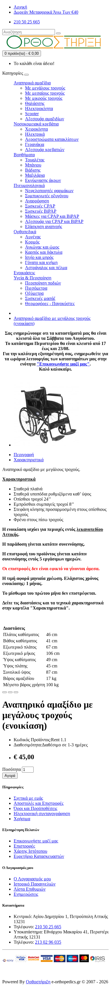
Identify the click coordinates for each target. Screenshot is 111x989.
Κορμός (32, 241)
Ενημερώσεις (26, 894)
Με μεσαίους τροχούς (45, 93)
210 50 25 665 (48, 926)
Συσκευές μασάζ (40, 298)
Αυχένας (33, 236)
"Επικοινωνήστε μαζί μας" (63, 364)
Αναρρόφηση (37, 200)
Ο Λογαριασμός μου (32, 878)
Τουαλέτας (34, 159)
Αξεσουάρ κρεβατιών (44, 149)
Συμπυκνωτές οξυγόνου (46, 195)
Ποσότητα (11, 769)
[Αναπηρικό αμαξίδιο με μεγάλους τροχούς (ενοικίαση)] (46, 444)
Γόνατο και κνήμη (41, 262)
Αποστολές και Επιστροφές (38, 803)
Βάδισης (32, 170)
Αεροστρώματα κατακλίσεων (52, 139)
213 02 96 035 (48, 942)
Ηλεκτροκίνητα (39, 108)
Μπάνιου (33, 165)
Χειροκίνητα (36, 129)
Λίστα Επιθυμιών (30, 889)
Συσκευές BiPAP (40, 211)
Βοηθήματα (24, 154)
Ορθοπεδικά (25, 231)
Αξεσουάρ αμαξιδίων (44, 118)
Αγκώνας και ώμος (42, 247)
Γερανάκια (34, 144)
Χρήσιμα (22, 818)
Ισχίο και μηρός (39, 257)
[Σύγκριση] (10, 692)
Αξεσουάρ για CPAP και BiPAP (54, 221)
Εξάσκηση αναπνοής (43, 226)
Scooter (32, 113)
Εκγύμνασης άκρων (43, 180)
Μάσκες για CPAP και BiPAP (52, 216)
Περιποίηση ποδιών (43, 283)
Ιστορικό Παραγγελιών (35, 884)
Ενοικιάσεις (24, 272)
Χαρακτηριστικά (29, 459)
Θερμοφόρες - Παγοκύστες (50, 303)
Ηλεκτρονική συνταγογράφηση (42, 813)
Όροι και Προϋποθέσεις (35, 808)
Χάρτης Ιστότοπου (30, 851)
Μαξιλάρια (35, 175)
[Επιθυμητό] (4, 692)
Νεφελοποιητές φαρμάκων (49, 190)
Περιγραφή (24, 454)
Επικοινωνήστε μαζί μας (36, 840)
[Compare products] (16, 692)
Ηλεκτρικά (35, 134)
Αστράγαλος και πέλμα (46, 267)
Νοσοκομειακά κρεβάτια (36, 123)
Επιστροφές (24, 846)
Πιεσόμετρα (36, 288)
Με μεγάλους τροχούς (45, 88)
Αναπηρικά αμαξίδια (32, 82)
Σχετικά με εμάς (28, 798)
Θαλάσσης (34, 103)
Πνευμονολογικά (29, 185)
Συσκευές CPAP (40, 206)
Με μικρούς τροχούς (43, 98)
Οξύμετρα (34, 293)
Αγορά (10, 775)
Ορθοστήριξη (38, 981)
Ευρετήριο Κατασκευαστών (39, 856)
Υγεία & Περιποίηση (32, 277)
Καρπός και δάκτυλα (43, 252)
